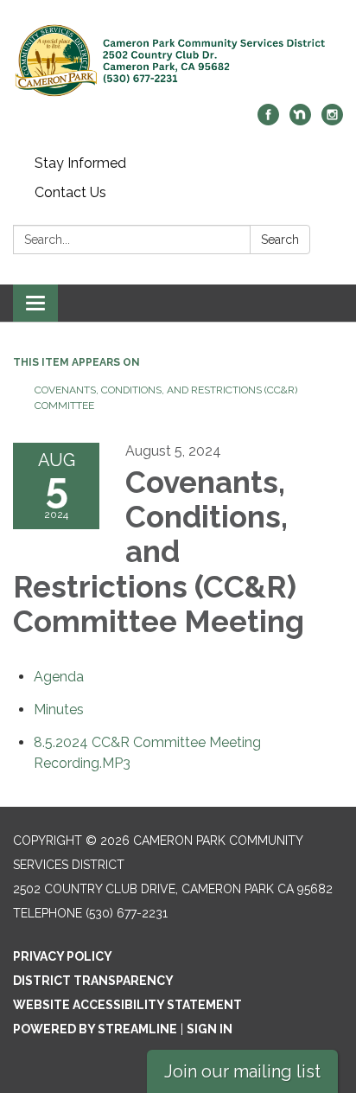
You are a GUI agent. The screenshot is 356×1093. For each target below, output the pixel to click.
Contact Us (70, 192)
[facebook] (268, 120)
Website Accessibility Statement (127, 1005)
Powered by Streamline (95, 1029)
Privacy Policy (62, 956)
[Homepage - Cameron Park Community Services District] (178, 60)
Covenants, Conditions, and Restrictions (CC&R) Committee (166, 398)
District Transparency (93, 981)
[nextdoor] (300, 120)
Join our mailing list (242, 1071)
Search (280, 239)
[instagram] (332, 120)
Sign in (209, 1029)
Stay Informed (80, 163)
